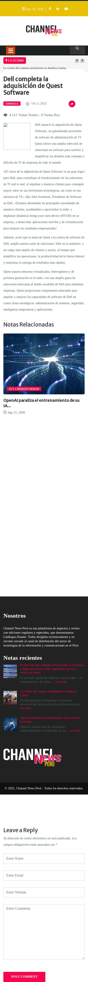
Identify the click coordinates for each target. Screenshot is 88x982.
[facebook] (50, 9)
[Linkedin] (57, 9)
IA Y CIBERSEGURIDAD (24, 389)
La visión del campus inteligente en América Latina (34, 68)
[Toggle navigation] (10, 50)
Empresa (12, 103)
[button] (77, 61)
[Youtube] (66, 9)
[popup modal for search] (77, 50)
